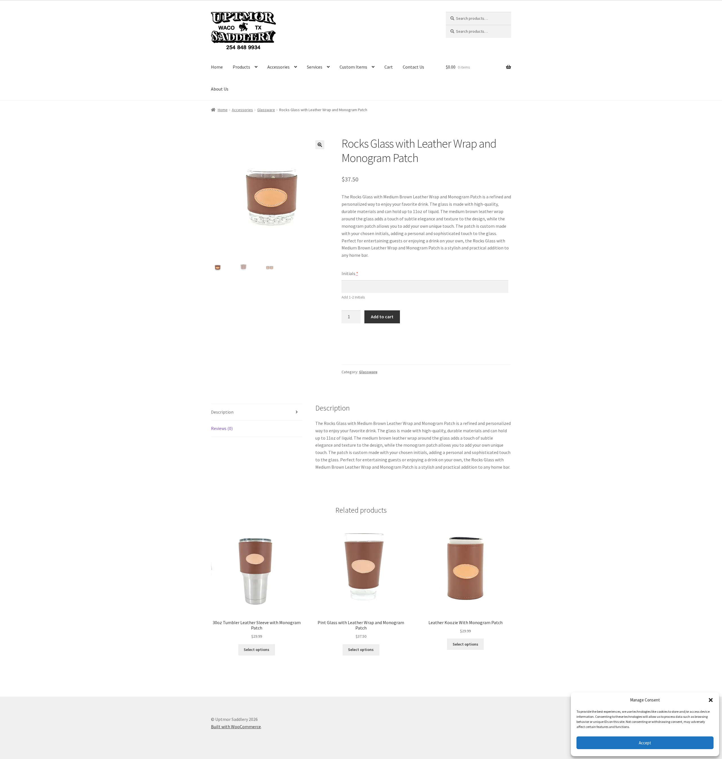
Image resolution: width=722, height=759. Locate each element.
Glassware (266, 109)
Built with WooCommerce (236, 726)
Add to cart (382, 316)
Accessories (278, 67)
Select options (256, 649)
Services (314, 67)
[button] (711, 700)
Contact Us (413, 67)
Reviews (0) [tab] (222, 428)
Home (217, 67)
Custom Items (353, 67)
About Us (219, 89)
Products (241, 67)
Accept (645, 742)
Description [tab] (222, 412)
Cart (388, 67)
